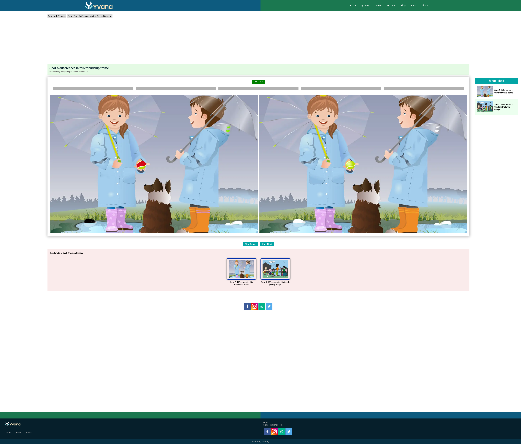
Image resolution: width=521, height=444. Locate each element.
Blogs (404, 5)
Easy (70, 16)
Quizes (8, 432)
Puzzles (391, 5)
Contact (18, 432)
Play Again (250, 244)
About (425, 5)
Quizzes (365, 5)
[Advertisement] (258, 42)
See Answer (258, 82)
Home (353, 5)
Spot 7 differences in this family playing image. (275, 283)
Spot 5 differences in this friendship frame (93, 16)
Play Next (267, 244)
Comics (378, 5)
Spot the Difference (57, 16)
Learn (414, 5)
